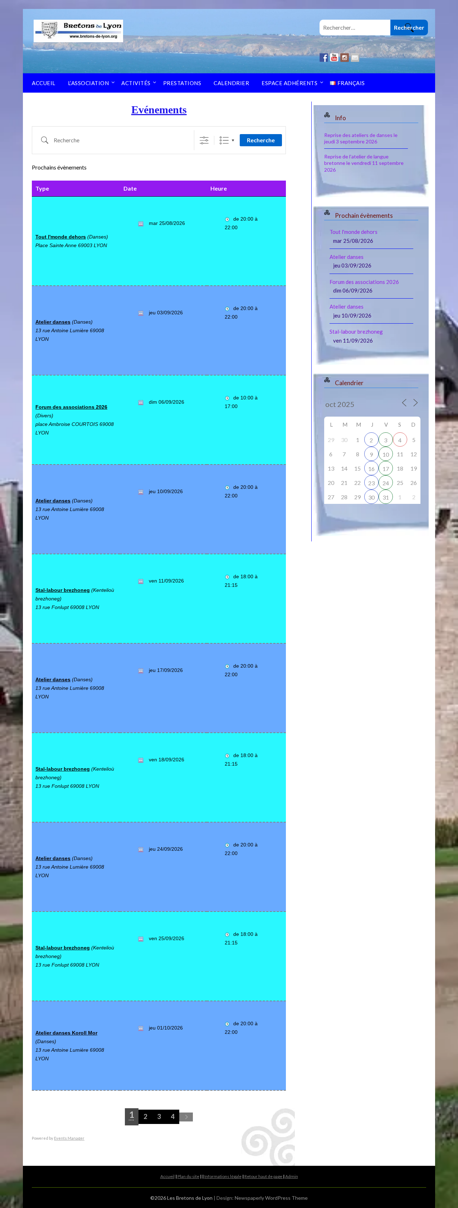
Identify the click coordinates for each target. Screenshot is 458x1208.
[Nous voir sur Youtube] (334, 57)
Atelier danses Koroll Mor (66, 1033)
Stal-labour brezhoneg (62, 590)
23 (371, 483)
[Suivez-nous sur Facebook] (324, 57)
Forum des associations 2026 (71, 407)
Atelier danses (52, 322)
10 (386, 454)
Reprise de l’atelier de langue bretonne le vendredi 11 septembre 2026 (364, 162)
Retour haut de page (263, 1176)
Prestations (182, 83)
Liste (224, 140)
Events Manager (69, 1138)
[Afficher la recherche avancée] (204, 140)
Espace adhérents (289, 83)
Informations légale (223, 1176)
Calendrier (231, 83)
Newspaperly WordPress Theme (271, 1198)
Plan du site (188, 1176)
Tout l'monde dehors (60, 237)
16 (371, 468)
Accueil (43, 83)
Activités (136, 83)
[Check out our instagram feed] (344, 57)
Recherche (261, 140)
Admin (291, 1176)
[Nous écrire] (355, 57)
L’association (88, 83)
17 (386, 468)
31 (386, 497)
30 (371, 497)
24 (386, 483)
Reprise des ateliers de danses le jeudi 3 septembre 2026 (361, 138)
